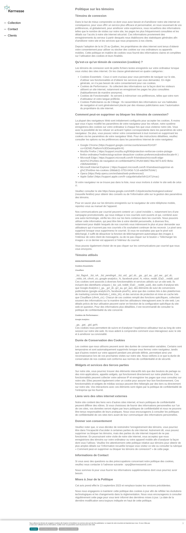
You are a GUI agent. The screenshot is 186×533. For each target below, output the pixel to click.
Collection (14, 22)
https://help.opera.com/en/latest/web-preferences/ (116, 173)
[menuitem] (14, 23)
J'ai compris (34, 529)
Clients (12, 35)
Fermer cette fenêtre (183, 523)
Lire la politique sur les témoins (48, 529)
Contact (13, 29)
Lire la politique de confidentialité (68, 529)
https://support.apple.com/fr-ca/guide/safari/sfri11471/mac (126, 176)
